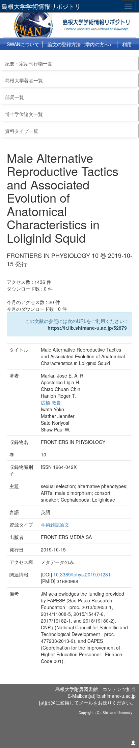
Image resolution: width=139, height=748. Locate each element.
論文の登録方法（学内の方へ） (81, 44)
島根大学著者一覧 (24, 80)
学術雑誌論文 (55, 524)
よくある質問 (45, 56)
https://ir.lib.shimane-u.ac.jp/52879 (87, 327)
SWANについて (23, 44)
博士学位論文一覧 (24, 114)
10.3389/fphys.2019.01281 (82, 574)
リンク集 (76, 56)
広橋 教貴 (51, 402)
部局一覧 (14, 97)
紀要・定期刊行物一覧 (28, 63)
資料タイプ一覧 (21, 130)
